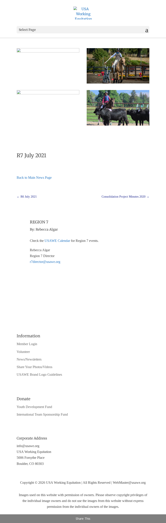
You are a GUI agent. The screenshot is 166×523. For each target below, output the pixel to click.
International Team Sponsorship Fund (42, 414)
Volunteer (23, 352)
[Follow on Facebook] (78, 314)
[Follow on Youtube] (70, 314)
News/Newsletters (29, 359)
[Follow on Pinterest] (87, 314)
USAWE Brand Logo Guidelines (39, 374)
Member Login (27, 344)
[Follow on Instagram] (96, 314)
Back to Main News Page (34, 177)
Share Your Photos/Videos (34, 367)
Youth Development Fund (34, 407)
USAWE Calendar (57, 241)
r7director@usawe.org (45, 262)
